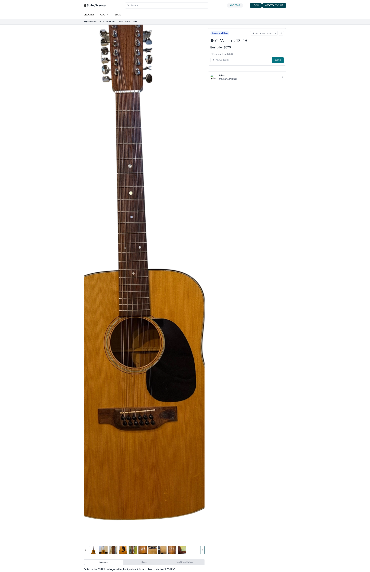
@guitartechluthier (92, 22)
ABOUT (103, 15)
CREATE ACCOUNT (274, 5)
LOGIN (256, 5)
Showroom (110, 22)
